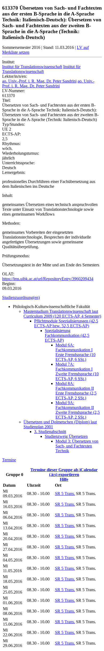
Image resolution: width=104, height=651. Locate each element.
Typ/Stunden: (13, 124)
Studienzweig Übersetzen (66, 436)
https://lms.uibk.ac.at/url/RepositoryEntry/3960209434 (47, 278)
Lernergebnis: (13, 172)
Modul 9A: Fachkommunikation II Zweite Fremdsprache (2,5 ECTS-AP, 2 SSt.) (77, 409)
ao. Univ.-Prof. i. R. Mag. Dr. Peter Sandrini (39, 81)
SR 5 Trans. (65, 493)
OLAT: (8, 274)
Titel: (6, 100)
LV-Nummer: (13, 90)
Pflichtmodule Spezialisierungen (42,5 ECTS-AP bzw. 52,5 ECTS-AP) (66, 323)
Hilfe (64, 479)
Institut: (8, 62)
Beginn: (8, 283)
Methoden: (11, 223)
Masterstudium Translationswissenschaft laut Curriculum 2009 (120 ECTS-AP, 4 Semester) (62, 313)
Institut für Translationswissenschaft (32, 66)
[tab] (52, 297)
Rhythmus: (11, 143)
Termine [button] (9, 460)
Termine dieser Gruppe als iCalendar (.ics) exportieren (64, 472)
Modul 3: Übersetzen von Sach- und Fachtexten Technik (76, 446)
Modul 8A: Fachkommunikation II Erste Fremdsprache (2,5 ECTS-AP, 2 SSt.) (76, 390)
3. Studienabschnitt (50, 431)
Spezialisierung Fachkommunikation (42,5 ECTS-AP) (67, 335)
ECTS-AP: (11, 134)
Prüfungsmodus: (16, 256)
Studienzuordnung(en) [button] (21, 297)
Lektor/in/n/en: (14, 76)
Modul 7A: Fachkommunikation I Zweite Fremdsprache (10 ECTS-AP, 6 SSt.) (77, 371)
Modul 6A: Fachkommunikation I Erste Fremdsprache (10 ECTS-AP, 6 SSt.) (75, 352)
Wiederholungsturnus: (20, 153)
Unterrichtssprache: (18, 163)
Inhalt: (7, 195)
